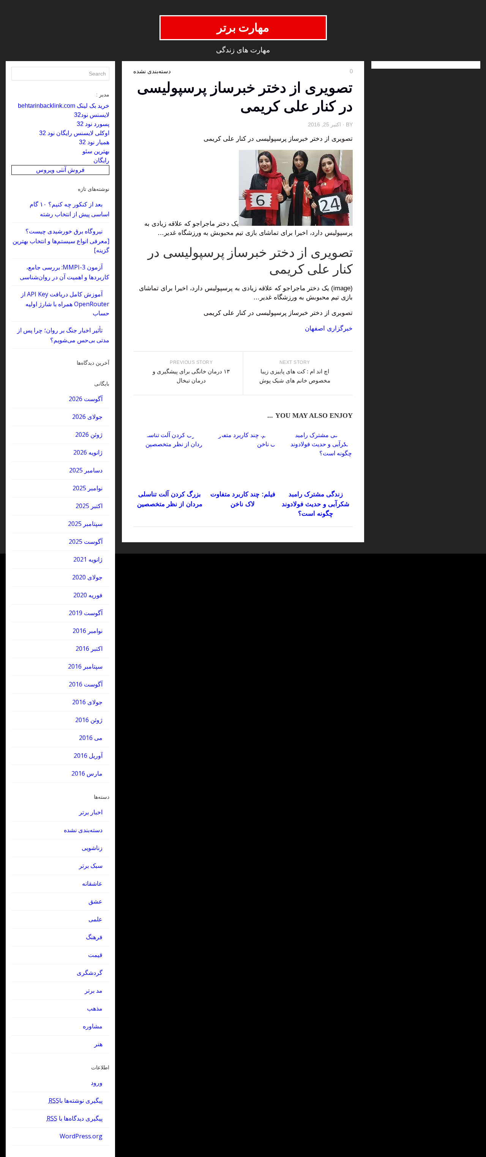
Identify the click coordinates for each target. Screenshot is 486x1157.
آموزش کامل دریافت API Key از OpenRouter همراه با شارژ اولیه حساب (65, 303)
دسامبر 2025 (86, 470)
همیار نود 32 (94, 142)
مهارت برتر (243, 27)
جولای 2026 (87, 416)
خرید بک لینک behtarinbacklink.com (63, 105)
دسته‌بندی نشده (83, 830)
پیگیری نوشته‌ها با (76, 1100)
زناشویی (92, 848)
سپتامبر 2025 (85, 523)
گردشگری (90, 972)
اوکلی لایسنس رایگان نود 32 (74, 133)
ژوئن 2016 (89, 720)
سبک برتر (91, 865)
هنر (98, 1044)
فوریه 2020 (88, 595)
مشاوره (93, 1026)
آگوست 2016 (86, 684)
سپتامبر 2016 (85, 666)
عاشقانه (92, 883)
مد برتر (94, 990)
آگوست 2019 (86, 613)
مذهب (95, 1008)
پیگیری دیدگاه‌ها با (75, 1118)
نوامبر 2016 (88, 631)
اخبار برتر (91, 812)
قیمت (95, 955)
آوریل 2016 (88, 755)
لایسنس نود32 (91, 115)
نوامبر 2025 (88, 488)
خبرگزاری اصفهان (329, 328)
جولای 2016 (87, 702)
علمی (95, 919)
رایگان (101, 160)
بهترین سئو (95, 151)
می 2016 (91, 738)
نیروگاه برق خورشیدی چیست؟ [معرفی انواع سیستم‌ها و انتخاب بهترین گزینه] (61, 240)
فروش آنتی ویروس (60, 170)
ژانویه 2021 (88, 559)
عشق (95, 901)
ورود (97, 1082)
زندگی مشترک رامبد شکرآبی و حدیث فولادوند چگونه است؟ (315, 504)
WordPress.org (81, 1136)
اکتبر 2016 (89, 648)
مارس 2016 (87, 773)
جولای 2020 (87, 577)
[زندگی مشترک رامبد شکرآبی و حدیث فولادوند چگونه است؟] (315, 459)
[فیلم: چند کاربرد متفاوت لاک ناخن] (243, 459)
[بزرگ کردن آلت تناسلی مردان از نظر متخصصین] (169, 459)
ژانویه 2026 (88, 452)
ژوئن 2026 (89, 434)
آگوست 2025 (86, 541)
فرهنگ (94, 937)
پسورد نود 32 (93, 124)
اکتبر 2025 (89, 506)
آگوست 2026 (86, 399)
